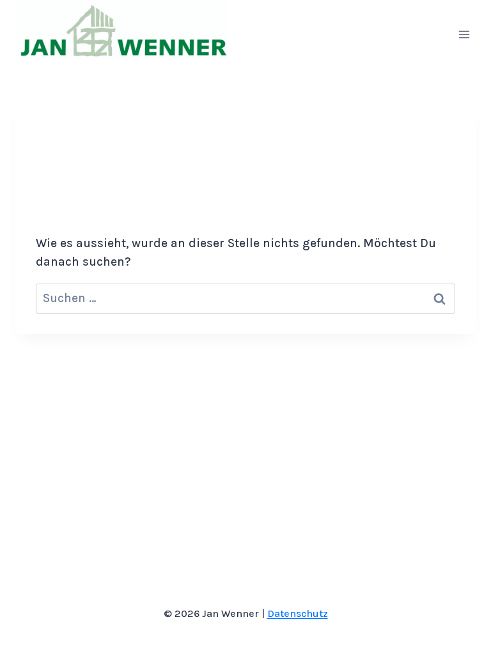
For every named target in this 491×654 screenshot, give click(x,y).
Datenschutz (297, 613)
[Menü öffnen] (464, 34)
